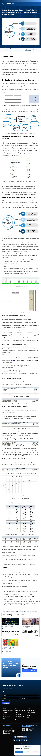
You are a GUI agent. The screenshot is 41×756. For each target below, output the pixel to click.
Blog (35, 0)
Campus (38, 0)
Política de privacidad (27, 743)
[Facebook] (27, 740)
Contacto (31, 0)
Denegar (27, 751)
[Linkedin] (24, 740)
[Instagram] (22, 740)
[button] (39, 746)
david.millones (13, 48)
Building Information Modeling (7, 648)
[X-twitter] (17, 740)
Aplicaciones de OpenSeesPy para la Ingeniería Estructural (10, 632)
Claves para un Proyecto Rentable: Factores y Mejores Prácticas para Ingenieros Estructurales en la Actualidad (30, 632)
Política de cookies (14, 743)
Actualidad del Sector (6, 627)
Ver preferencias (35, 751)
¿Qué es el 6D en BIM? (7, 651)
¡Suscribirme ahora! (6, 703)
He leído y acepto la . (9, 700)
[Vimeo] (19, 740)
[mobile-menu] (38, 4)
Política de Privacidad (12, 700)
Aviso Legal (20, 743)
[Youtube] (14, 740)
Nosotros (27, 0)
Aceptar (19, 751)
